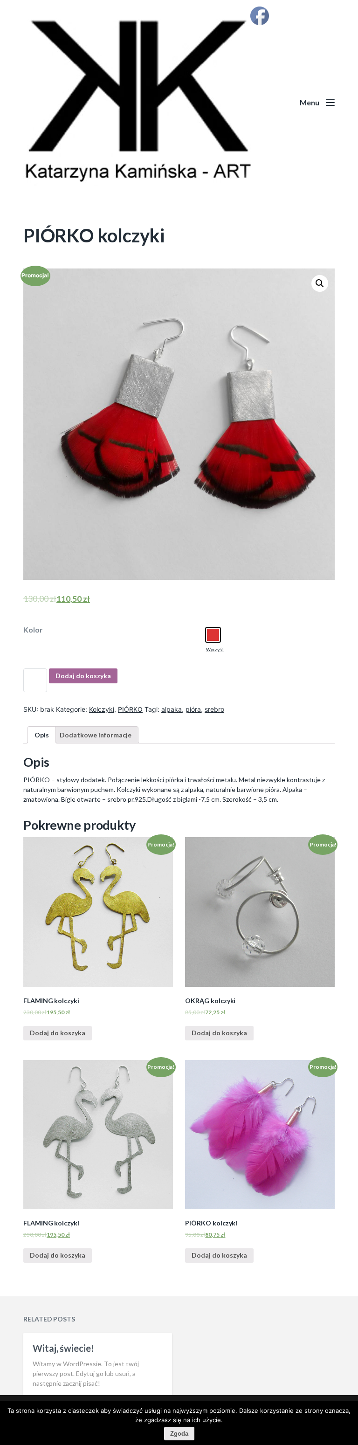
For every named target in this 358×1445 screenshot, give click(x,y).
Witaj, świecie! (63, 1348)
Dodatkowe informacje (95, 735)
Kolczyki (101, 709)
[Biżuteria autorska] (179, 102)
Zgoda (179, 1433)
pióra (193, 709)
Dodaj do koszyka (83, 676)
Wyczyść (215, 649)
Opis (41, 735)
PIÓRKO (130, 709)
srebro (214, 709)
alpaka (171, 709)
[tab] (42, 734)
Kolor (33, 629)
